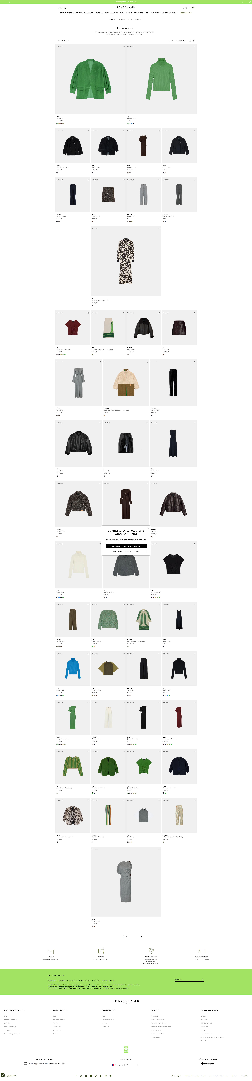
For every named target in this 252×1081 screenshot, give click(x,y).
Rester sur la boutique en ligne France (126, 551)
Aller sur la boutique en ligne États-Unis (126, 546)
